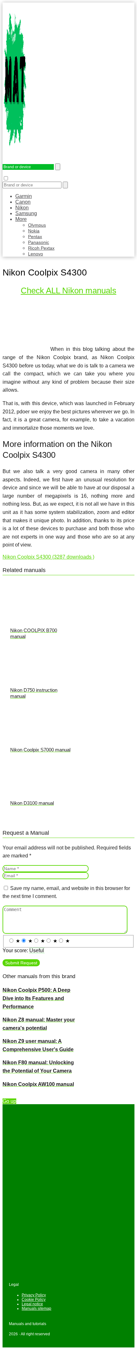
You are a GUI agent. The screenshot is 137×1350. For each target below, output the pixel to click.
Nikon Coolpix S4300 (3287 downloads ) (48, 557)
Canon (23, 202)
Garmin (23, 196)
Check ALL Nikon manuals (68, 290)
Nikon (22, 207)
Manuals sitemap (36, 1308)
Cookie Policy (34, 1299)
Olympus (37, 225)
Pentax (35, 236)
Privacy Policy (34, 1295)
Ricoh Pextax (41, 248)
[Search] (65, 185)
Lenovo (35, 253)
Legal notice (32, 1304)
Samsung (26, 213)
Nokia (34, 230)
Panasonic (38, 242)
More (21, 219)
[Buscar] (57, 166)
